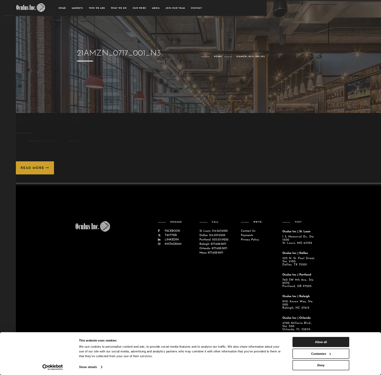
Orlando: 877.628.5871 (213, 248)
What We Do (119, 8)
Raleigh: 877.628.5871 (212, 244)
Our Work (139, 8)
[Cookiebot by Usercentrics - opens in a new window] (52, 367)
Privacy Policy (250, 239)
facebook (172, 231)
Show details (88, 367)
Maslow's (75, 141)
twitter (170, 235)
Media (156, 8)
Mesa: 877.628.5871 (211, 252)
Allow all (321, 342)
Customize (318, 353)
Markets (77, 8)
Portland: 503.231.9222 (213, 239)
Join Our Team (175, 8)
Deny (320, 365)
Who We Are (97, 8)
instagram (172, 244)
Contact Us (248, 231)
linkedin (171, 239)
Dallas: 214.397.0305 (212, 235)
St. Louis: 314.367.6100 (213, 231)
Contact (196, 8)
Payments (247, 235)
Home (62, 8)
